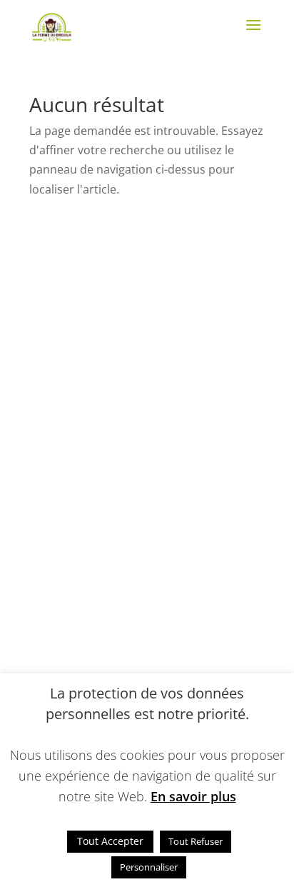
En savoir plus (193, 796)
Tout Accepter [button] (110, 841)
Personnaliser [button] (149, 867)
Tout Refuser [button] (195, 841)
